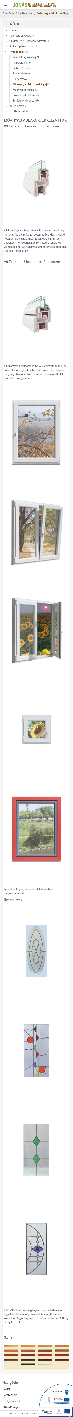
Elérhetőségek (11, 1407)
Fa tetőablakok (21, 73)
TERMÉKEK (12, 24)
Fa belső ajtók (21, 68)
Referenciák (10, 1395)
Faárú (14, 30)
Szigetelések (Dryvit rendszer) (29, 41)
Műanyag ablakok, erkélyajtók (54, 13)
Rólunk (7, 1389)
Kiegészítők (20, 79)
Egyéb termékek (20, 111)
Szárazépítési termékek (25, 46)
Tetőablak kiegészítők (26, 100)
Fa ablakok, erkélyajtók (26, 57)
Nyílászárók (18, 51)
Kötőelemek (18, 106)
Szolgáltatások (11, 1401)
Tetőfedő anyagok (22, 35)
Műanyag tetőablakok (25, 89)
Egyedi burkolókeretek (26, 95)
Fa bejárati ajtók (22, 62)
